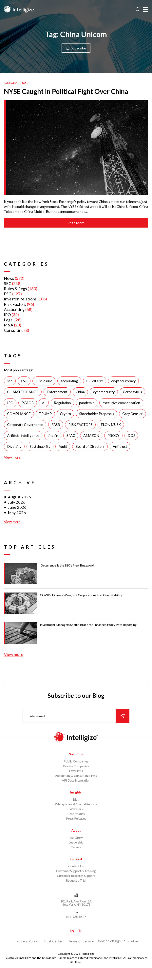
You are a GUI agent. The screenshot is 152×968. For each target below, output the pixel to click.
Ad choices (131, 941)
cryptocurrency (123, 381)
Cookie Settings (109, 941)
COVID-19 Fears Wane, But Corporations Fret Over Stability (81, 595)
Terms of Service (81, 941)
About (76, 830)
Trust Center (53, 941)
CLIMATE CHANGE (22, 392)
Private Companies (76, 766)
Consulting (14, 330)
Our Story (76, 837)
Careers (76, 847)
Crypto (65, 413)
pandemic (86, 403)
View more (12, 457)
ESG (7, 293)
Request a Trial (76, 880)
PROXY (113, 435)
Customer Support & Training (76, 871)
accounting (69, 381)
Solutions (76, 754)
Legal (9, 319)
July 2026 (16, 502)
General (76, 859)
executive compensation (121, 403)
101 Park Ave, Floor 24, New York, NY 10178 (76, 902)
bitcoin (53, 435)
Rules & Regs (15, 288)
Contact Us (76, 866)
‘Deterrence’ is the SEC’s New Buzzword (67, 565)
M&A (8, 324)
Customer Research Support (76, 875)
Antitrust (120, 446)
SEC (7, 283)
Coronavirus (132, 392)
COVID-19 (94, 381)
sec (9, 381)
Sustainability (40, 446)
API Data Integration (76, 780)
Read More (76, 223)
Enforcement (57, 392)
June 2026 (17, 507)
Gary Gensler (132, 413)
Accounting (14, 309)
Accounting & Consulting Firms (76, 775)
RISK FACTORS (80, 424)
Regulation (62, 403)
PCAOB (28, 403)
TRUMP (45, 413)
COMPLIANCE (19, 413)
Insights (76, 792)
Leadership (76, 842)
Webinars (76, 809)
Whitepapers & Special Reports (76, 804)
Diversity (14, 446)
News (9, 278)
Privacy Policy (27, 941)
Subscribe (78, 48)
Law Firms (76, 771)
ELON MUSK (111, 424)
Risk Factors (15, 304)
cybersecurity (104, 392)
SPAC (70, 435)
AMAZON (91, 435)
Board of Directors (89, 446)
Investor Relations (20, 298)
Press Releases (76, 818)
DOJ (131, 435)
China (80, 392)
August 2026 (19, 496)
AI (44, 403)
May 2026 (17, 512)
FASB (55, 424)
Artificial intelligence (23, 435)
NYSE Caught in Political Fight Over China (66, 91)
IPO (7, 314)
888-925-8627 (76, 916)
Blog (76, 799)
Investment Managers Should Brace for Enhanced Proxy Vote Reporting (88, 624)
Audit (63, 446)
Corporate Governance (25, 424)
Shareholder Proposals (96, 413)
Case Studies (76, 814)
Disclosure (44, 381)
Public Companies (76, 761)
